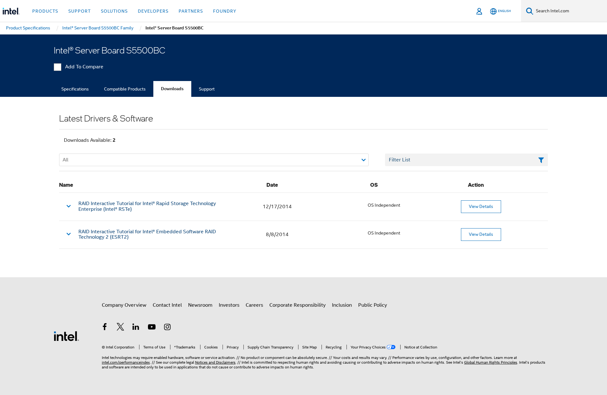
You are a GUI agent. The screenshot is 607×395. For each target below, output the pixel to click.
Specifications (75, 89)
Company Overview (124, 305)
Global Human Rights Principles (490, 362)
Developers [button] (153, 11)
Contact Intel (167, 305)
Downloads (172, 89)
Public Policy (372, 305)
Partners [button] (191, 11)
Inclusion (342, 305)
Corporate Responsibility (297, 305)
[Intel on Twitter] (120, 328)
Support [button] (79, 11)
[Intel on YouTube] (151, 328)
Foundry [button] (224, 11)
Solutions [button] (114, 11)
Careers (254, 305)
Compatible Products (125, 89)
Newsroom (200, 305)
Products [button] (45, 11)
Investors (229, 305)
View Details (481, 206)
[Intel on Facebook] (104, 328)
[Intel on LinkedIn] (136, 328)
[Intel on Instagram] (167, 328)
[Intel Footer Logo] (66, 336)
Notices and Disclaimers (215, 362)
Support (207, 89)
